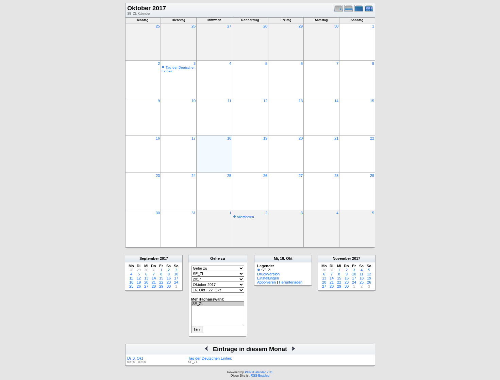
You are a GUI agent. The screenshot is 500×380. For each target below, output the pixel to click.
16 (158, 138)
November (342, 258)
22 (372, 138)
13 (301, 101)
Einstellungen (268, 278)
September (149, 258)
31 (193, 213)
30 (336, 26)
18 (229, 138)
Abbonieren (266, 282)
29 (301, 26)
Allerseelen (245, 217)
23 (158, 176)
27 (229, 26)
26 (193, 26)
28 (265, 26)
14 (336, 101)
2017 (164, 258)
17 (193, 138)
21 (336, 138)
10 (193, 101)
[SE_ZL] (217, 304)
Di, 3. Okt (135, 358)
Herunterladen (290, 282)
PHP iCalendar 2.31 (259, 372)
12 (265, 101)
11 (229, 101)
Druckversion (268, 274)
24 (193, 176)
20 (301, 138)
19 (265, 138)
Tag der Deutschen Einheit (210, 358)
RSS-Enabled (260, 375)
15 (372, 101)
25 (158, 26)
